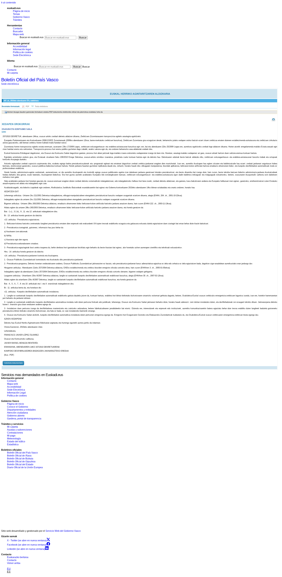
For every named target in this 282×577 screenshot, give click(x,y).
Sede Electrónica (22, 55)
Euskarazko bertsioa (17, 557)
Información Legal (16, 392)
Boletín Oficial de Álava (19, 455)
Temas (16, 14)
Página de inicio (21, 11)
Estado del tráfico (16, 441)
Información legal (22, 49)
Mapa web (18, 34)
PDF (28, 106)
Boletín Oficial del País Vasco (29, 79)
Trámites (17, 20)
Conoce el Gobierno (17, 407)
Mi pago (11, 435)
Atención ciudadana (17, 412)
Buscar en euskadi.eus (31, 37)
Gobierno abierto (16, 415)
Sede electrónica (10, 84)
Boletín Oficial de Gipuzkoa (21, 461)
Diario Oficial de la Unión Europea (25, 467)
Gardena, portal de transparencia (24, 418)
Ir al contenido (8, 2)
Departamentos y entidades (21, 409)
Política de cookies (23, 52)
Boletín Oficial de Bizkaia (20, 458)
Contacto (17, 28)
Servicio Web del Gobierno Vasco (63, 531)
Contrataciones (15, 432)
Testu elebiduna (41, 106)
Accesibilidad (20, 46)
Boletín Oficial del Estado (20, 464)
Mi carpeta (12, 73)
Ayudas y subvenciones (19, 429)
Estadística (13, 444)
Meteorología (14, 438)
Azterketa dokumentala (13, 363)
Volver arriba (13, 563)
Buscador (18, 31)
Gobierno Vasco (21, 17)
